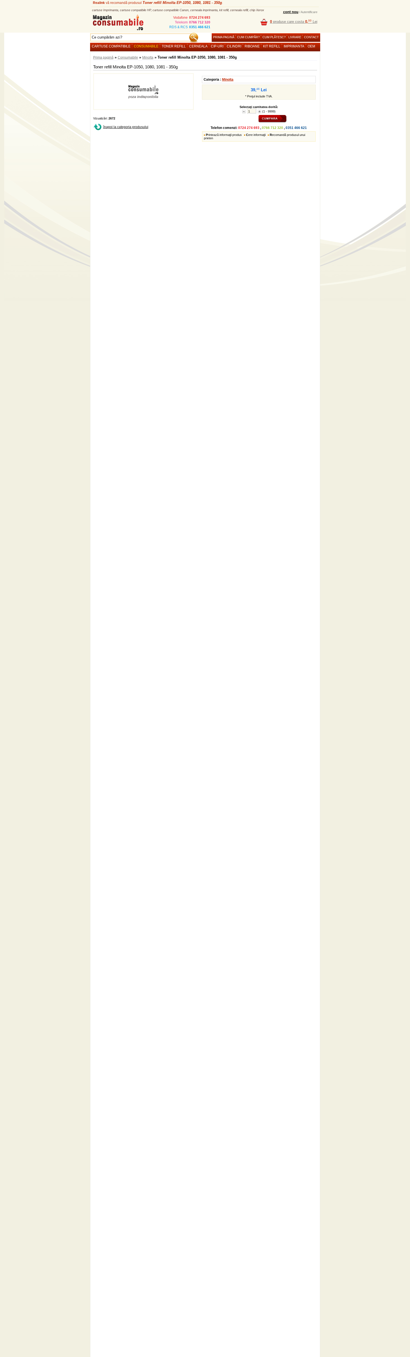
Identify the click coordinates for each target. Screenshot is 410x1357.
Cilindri (234, 46)
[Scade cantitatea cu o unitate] (244, 111)
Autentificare (309, 12)
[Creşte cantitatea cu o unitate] (259, 111)
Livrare (294, 37)
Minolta (147, 57)
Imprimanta (294, 46)
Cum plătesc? (274, 37)
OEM (311, 46)
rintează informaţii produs (224, 134)
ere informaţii (256, 134)
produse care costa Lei (293, 22)
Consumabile (146, 46)
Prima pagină (223, 37)
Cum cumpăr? (248, 37)
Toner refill (174, 46)
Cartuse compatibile (111, 46)
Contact (311, 37)
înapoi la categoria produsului (125, 127)
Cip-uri (217, 46)
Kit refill (271, 46)
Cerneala (198, 46)
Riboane (252, 46)
